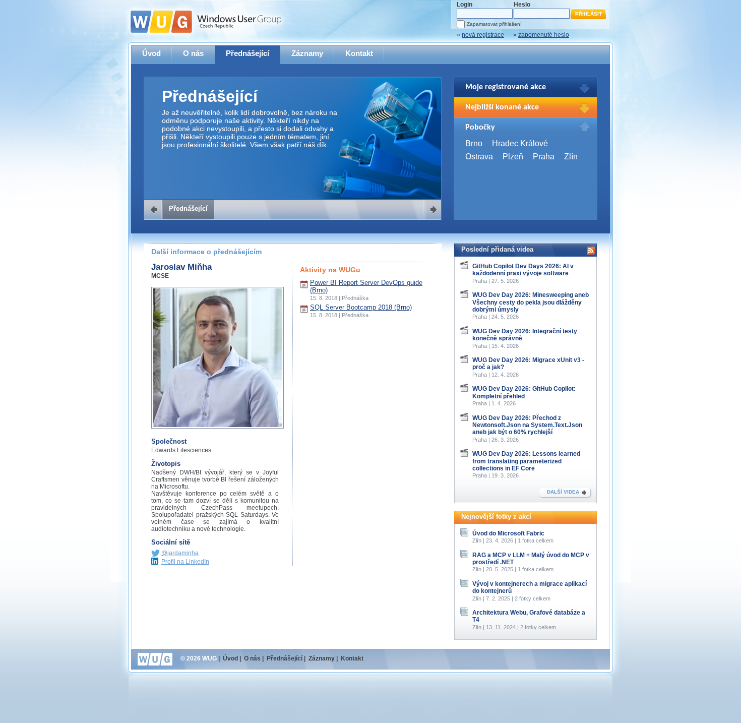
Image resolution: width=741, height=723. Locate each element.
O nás (193, 53)
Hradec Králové (520, 143)
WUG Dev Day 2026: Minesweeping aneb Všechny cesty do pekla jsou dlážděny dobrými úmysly (530, 302)
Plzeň (513, 156)
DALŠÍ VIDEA (563, 492)
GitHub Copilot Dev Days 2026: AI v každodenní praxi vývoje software (523, 270)
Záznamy (307, 53)
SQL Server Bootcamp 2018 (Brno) (361, 307)
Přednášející (247, 53)
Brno (473, 143)
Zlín (571, 156)
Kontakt (359, 53)
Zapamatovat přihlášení (494, 24)
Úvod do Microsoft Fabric (508, 533)
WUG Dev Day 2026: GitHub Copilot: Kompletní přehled (524, 392)
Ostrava (479, 156)
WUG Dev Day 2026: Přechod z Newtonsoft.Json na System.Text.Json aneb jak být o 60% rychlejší (527, 425)
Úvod (151, 53)
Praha (543, 156)
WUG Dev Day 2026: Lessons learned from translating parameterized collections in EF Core (526, 461)
